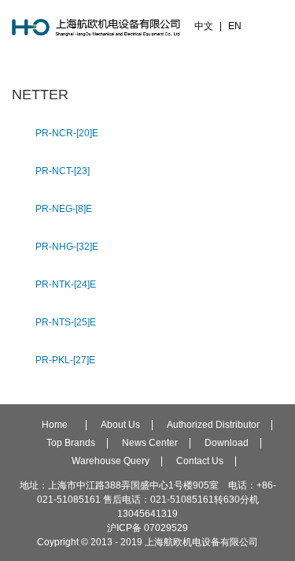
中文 (203, 26)
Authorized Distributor (213, 425)
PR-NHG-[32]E (66, 246)
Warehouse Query (110, 461)
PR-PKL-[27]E (65, 360)
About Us (120, 425)
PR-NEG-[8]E (63, 208)
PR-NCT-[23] (62, 170)
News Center (150, 443)
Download (227, 443)
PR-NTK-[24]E (65, 284)
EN (235, 26)
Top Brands (70, 443)
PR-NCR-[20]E (66, 133)
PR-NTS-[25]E (65, 322)
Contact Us (199, 461)
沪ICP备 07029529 (147, 527)
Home (55, 425)
